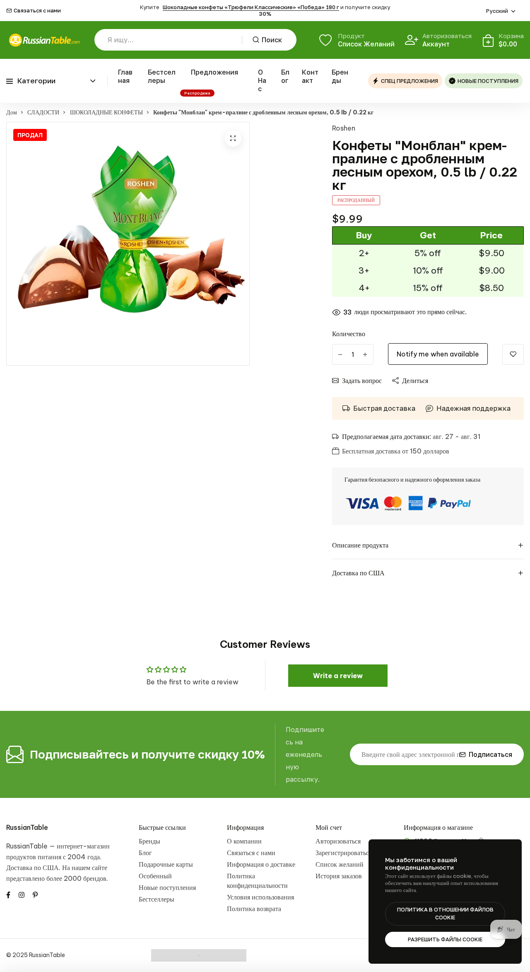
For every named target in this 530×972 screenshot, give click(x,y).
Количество (348, 334)
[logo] (44, 40)
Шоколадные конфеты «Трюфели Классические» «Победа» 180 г (251, 7)
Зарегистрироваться (344, 852)
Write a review (338, 675)
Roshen (343, 128)
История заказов (339, 876)
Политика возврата (254, 908)
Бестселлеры (162, 76)
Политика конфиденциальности (257, 881)
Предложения (214, 72)
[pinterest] (35, 894)
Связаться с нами (37, 10)
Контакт (310, 76)
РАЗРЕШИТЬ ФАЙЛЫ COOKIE (445, 939)
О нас (262, 80)
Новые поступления (167, 887)
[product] (233, 138)
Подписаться (490, 754)
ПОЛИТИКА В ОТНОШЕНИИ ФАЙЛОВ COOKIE (445, 913)
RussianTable (27, 827)
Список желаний (340, 864)
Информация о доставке (261, 864)
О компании (244, 841)
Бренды (340, 76)
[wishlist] (513, 354)
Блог (285, 76)
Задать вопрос (362, 380)
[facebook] (8, 894)
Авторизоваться (338, 841)
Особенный (155, 876)
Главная (125, 76)
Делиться (415, 380)
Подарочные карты (166, 864)
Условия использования (260, 897)
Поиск (272, 40)
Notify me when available (438, 354)
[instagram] (21, 894)
